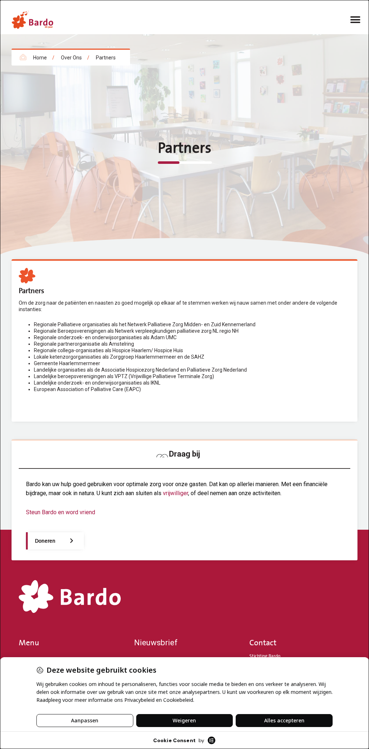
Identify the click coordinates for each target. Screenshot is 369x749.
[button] (355, 20)
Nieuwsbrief (156, 642)
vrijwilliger (175, 493)
